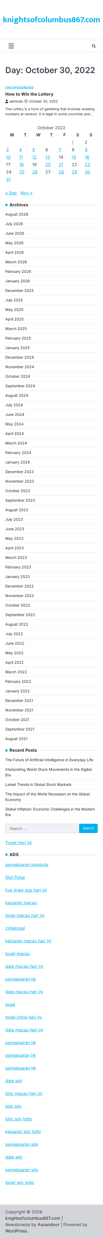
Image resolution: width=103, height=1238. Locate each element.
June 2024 (14, 414)
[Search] (94, 46)
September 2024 (20, 386)
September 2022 (20, 614)
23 (87, 164)
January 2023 (17, 576)
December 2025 (19, 290)
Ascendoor (48, 1224)
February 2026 (18, 271)
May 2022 (14, 653)
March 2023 (16, 557)
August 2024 (16, 395)
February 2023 (18, 567)
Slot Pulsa (15, 877)
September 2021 (19, 729)
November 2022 (19, 595)
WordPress (16, 1230)
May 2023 (14, 538)
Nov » (26, 192)
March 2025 (16, 328)
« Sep (11, 192)
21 (61, 164)
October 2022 (17, 605)
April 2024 (14, 433)
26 (35, 172)
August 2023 (16, 509)
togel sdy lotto (19, 1182)
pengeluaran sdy (21, 1169)
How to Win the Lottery (29, 94)
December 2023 (19, 471)
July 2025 (14, 300)
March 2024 (16, 443)
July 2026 (14, 223)
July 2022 (14, 633)
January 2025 (17, 347)
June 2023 (14, 529)
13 (47, 157)
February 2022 (18, 681)
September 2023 (20, 500)
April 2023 (14, 548)
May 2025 (14, 309)
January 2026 (17, 281)
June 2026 (14, 233)
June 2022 (14, 643)
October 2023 (17, 490)
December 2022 (19, 586)
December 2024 (19, 357)
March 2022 (16, 672)
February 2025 (18, 338)
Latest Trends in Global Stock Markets (38, 784)
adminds (16, 101)
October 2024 (17, 376)
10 (8, 157)
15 (74, 157)
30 (87, 172)
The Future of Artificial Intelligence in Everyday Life (49, 760)
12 (34, 157)
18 (21, 164)
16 (87, 157)
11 (21, 157)
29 (74, 172)
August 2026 (16, 214)
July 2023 (14, 519)
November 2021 (19, 710)
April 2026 (14, 252)
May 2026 (14, 243)
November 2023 (19, 481)
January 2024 (17, 462)
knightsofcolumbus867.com (51, 20)
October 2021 (17, 719)
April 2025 (14, 319)
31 (8, 179)
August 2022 (16, 624)
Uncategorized (19, 88)
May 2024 (14, 424)
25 (22, 172)
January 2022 (17, 691)
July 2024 (14, 405)
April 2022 (14, 662)
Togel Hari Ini (18, 842)
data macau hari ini (24, 1029)
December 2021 (19, 700)
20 (48, 164)
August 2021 (16, 738)
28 (61, 172)
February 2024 (18, 452)
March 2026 (16, 262)
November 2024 (19, 366)
